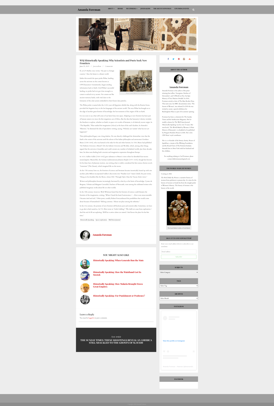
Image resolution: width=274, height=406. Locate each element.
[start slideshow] (130, 48)
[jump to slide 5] (141, 48)
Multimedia (131, 9)
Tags (179, 281)
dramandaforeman (191, 366)
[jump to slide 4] (139, 48)
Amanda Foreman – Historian (173, 366)
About (110, 9)
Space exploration (101, 220)
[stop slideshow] (143, 48)
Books (120, 9)
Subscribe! (179, 257)
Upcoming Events (181, 9)
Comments (109, 66)
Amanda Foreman (102, 234)
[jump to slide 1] (133, 48)
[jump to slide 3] (137, 48)
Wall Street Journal (114, 220)
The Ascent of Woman (162, 9)
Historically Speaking (87, 220)
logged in (91, 318)
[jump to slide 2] (135, 48)
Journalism (145, 9)
